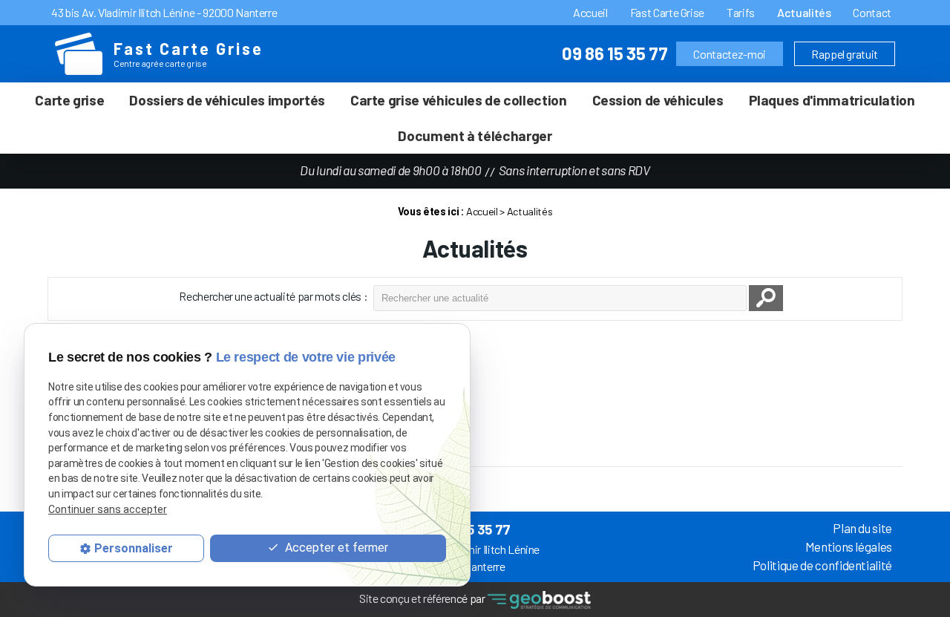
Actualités (804, 12)
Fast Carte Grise (667, 12)
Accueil (590, 12)
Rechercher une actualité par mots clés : (273, 296)
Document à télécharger (474, 135)
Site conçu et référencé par (423, 598)
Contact (872, 12)
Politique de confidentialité (822, 565)
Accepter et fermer (335, 548)
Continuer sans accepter (107, 509)
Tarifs (741, 12)
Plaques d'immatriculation (832, 99)
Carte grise (69, 99)
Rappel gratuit (844, 54)
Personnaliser (133, 548)
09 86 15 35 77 (614, 53)
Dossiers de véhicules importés (226, 99)
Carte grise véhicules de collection (458, 99)
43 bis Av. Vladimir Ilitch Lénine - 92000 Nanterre (164, 12)
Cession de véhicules (658, 99)
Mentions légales (848, 546)
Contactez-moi (729, 54)
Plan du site (862, 527)
